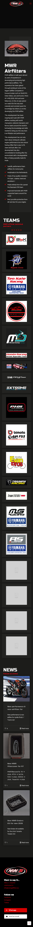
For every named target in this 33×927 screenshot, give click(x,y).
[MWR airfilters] (16, 3)
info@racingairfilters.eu (11, 888)
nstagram (8, 900)
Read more (25, 728)
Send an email (14, 916)
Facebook (7, 897)
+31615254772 (8, 885)
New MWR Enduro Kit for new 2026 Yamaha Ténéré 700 (16, 823)
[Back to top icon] (29, 923)
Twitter (6, 902)
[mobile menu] (30, 3)
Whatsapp (12, 910)
